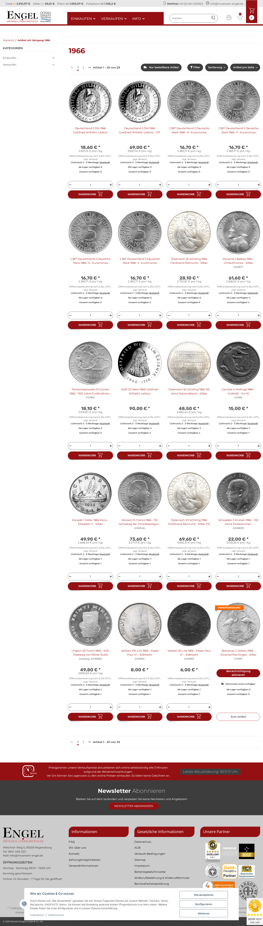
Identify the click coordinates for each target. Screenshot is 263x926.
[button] (229, 18)
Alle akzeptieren (204, 894)
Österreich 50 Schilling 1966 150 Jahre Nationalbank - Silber (189, 391)
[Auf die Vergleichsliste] (97, 86)
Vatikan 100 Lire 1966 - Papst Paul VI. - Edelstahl (140, 652)
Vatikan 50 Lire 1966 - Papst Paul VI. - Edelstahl (189, 652)
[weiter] (89, 68)
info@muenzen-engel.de (226, 3)
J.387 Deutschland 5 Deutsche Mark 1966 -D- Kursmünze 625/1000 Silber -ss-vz (189, 130)
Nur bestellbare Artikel (163, 67)
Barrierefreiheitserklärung (151, 883)
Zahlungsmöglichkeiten (85, 859)
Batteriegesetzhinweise (150, 871)
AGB (137, 847)
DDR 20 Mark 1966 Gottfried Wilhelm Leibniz (139, 391)
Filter (196, 67)
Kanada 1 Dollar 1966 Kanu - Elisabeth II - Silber (90, 522)
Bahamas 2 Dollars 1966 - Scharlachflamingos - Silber (238, 652)
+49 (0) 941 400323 (190, 3)
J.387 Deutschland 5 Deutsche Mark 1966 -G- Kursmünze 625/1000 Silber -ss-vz (90, 261)
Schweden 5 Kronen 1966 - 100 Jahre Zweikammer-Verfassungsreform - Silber (238, 522)
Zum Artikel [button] (238, 716)
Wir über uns (77, 847)
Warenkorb (87, 194)
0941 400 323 (17, 851)
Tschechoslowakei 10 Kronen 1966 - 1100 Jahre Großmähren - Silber (90, 392)
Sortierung (215, 67)
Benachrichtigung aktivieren (238, 673)
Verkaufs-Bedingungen (149, 853)
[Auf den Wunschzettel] (106, 86)
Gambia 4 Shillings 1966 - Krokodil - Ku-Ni (238, 391)
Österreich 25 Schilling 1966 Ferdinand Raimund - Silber (189, 261)
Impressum (37, 915)
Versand (93, 159)
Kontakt (74, 853)
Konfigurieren (203, 904)
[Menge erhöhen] (111, 184)
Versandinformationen (84, 865)
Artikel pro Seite (243, 67)
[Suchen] (213, 18)
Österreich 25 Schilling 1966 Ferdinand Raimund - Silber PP (189, 522)
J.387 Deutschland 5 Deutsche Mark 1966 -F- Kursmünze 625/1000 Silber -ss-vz (238, 130)
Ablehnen (204, 913)
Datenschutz (56, 915)
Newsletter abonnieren (133, 806)
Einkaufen (9, 58)
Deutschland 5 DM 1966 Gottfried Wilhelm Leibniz (90, 130)
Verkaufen (9, 64)
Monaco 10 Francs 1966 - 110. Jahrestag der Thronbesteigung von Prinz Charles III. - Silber (140, 522)
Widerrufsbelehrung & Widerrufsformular (162, 878)
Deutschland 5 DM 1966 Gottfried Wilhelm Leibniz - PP (139, 130)
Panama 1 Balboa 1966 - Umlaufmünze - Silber (238, 261)
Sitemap (140, 859)
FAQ (72, 841)
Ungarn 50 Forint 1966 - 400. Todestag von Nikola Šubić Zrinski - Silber (90, 653)
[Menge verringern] (69, 184)
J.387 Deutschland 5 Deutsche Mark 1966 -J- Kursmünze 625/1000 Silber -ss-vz (140, 261)
